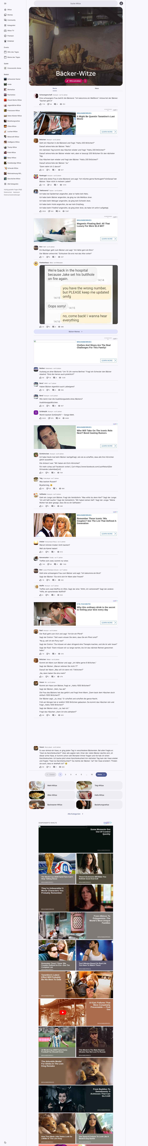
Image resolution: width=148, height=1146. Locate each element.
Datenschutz (8, 192)
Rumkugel (43, 175)
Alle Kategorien (74, 814)
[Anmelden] (121, 3)
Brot (40, 247)
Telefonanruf (43, 190)
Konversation (44, 557)
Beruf (41, 383)
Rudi (41, 630)
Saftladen (42, 494)
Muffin (41, 586)
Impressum (16, 192)
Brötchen (42, 139)
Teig (41, 478)
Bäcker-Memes (74, 331)
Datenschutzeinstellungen (12, 195)
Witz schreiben (75, 81)
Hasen (41, 682)
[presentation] (36, 96)
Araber (41, 542)
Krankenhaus (44, 262)
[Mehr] (85, 81)
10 (92, 774)
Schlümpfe (43, 411)
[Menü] (5, 3)
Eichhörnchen (44, 454)
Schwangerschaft (45, 95)
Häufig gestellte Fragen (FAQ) (13, 189)
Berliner (42, 368)
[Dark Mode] (5, 1142)
